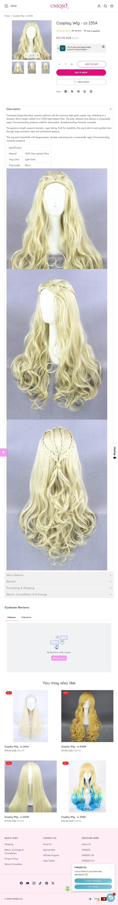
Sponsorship (49, 849)
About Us (86, 844)
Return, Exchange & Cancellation (14, 851)
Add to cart (91, 64)
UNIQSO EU (17, 898)
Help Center (49, 860)
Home (7, 15)
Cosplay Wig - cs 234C (17, 817)
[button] (59, 109)
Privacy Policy (11, 858)
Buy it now (81, 72)
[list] (32, 40)
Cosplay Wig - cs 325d (73, 817)
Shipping (9, 844)
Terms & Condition (13, 864)
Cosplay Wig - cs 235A (23, 15)
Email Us (47, 844)
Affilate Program (51, 855)
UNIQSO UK (88, 855)
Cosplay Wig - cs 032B (73, 746)
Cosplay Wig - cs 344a (17, 746)
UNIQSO (86, 849)
